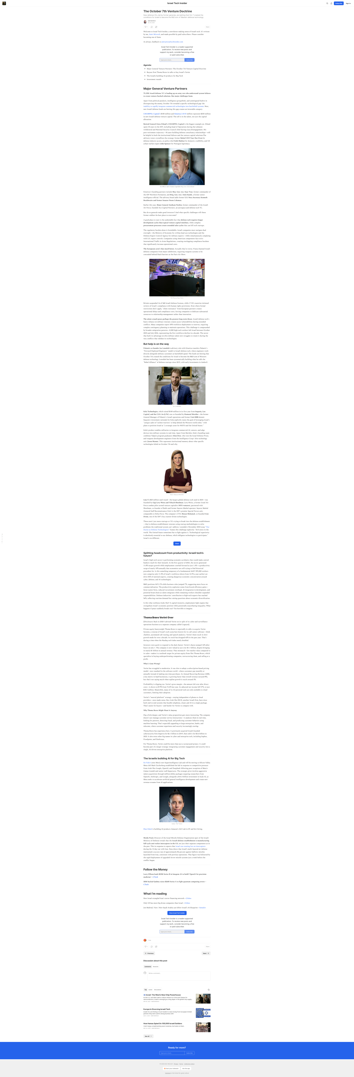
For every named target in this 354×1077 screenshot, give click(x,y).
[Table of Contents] (2, 538)
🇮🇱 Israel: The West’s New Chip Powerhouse (162, 995)
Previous (150, 953)
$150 (184, 113)
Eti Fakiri (147, 762)
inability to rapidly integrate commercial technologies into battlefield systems (173, 106)
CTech (155, 877)
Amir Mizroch (152, 21)
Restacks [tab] (155, 966)
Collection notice (189, 1064)
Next (204, 953)
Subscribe (338, 3)
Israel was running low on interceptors (190, 846)
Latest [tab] (150, 990)
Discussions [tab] (157, 990)
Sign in (348, 3)
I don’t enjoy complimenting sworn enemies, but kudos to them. (163, 1026)
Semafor (202, 907)
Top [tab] (146, 990)
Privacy (176, 1064)
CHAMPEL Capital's (151, 113)
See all (147, 1036)
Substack (168, 1073)
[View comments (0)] (152, 27)
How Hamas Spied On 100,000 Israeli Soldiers (162, 1023)
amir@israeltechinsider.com (172, 42)
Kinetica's (178, 113)
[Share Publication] (331, 3)
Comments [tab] (148, 966)
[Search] (327, 3)
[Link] (140, 65)
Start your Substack (172, 1068)
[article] (177, 999)
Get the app (186, 1068)
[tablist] (151, 966)
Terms (181, 1064)
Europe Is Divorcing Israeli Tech (156, 1009)
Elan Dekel (147, 829)
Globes (188, 898)
